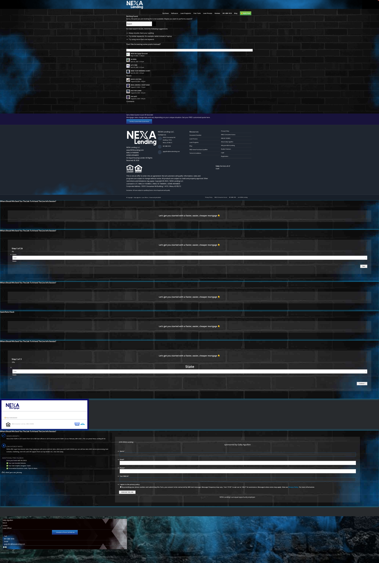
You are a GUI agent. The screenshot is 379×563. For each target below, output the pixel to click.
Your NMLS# (124, 476)
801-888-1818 (167, 146)
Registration (224, 156)
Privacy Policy (225, 131)
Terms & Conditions (195, 153)
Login (222, 153)
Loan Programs (194, 142)
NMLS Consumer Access (228, 134)
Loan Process (194, 139)
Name (122, 451)
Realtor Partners (226, 149)
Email (122, 459)
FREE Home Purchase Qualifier (199, 149)
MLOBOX (158, 197)
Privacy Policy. (293, 487)
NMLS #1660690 (132, 153)
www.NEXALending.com (135, 150)
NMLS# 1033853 (225, 138)
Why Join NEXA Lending (228, 145)
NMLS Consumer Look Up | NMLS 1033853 (23, 424)
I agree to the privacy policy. (130, 484)
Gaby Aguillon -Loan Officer (141, 197)
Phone (122, 468)
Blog (191, 146)
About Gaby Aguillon (227, 142)
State (14, 254)
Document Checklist (195, 135)
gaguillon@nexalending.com (171, 151)
